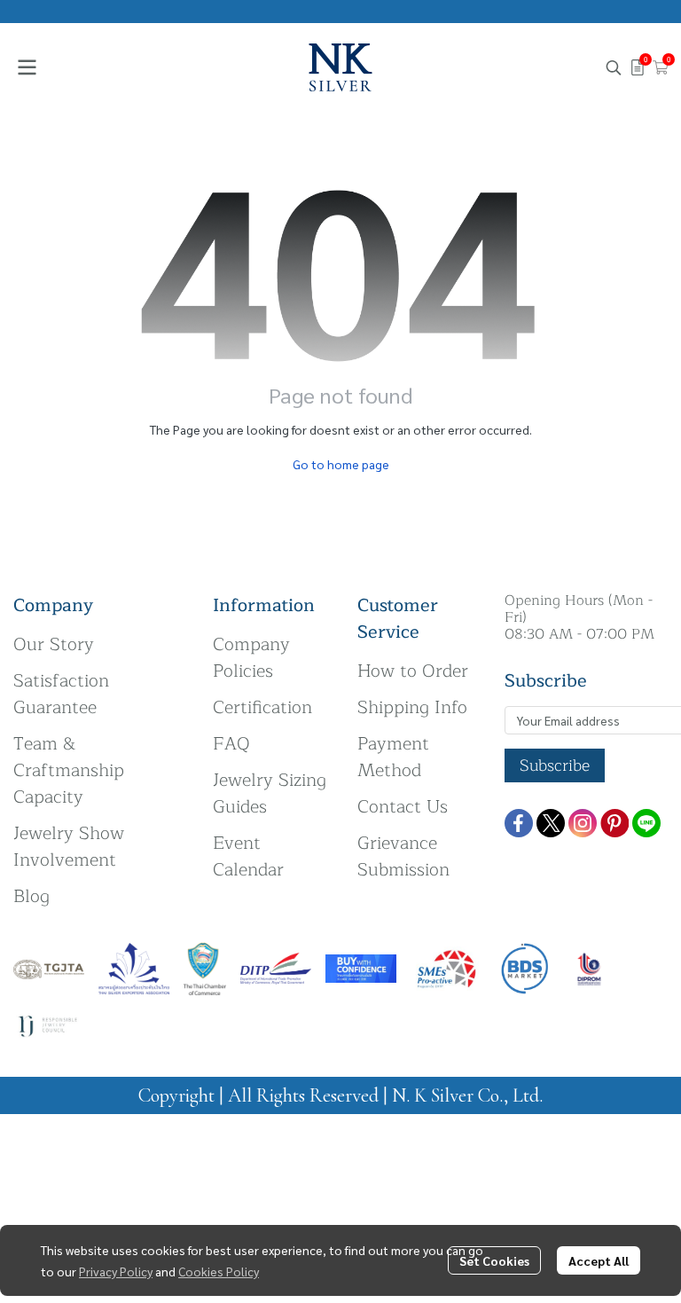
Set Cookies (494, 1260)
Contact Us (402, 806)
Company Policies (251, 658)
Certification (262, 707)
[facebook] (519, 823)
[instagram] (582, 823)
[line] (646, 823)
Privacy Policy (116, 1271)
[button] (613, 67)
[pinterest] (614, 823)
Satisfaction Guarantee (61, 694)
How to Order (412, 671)
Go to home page (341, 464)
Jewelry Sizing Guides (269, 793)
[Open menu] (26, 67)
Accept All (598, 1260)
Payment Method (393, 757)
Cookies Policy (218, 1271)
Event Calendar (248, 856)
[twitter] (550, 823)
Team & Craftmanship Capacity (68, 770)
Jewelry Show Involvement (68, 847)
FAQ (231, 743)
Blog (31, 896)
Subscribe (555, 765)
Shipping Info (412, 707)
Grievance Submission (403, 856)
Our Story (53, 644)
